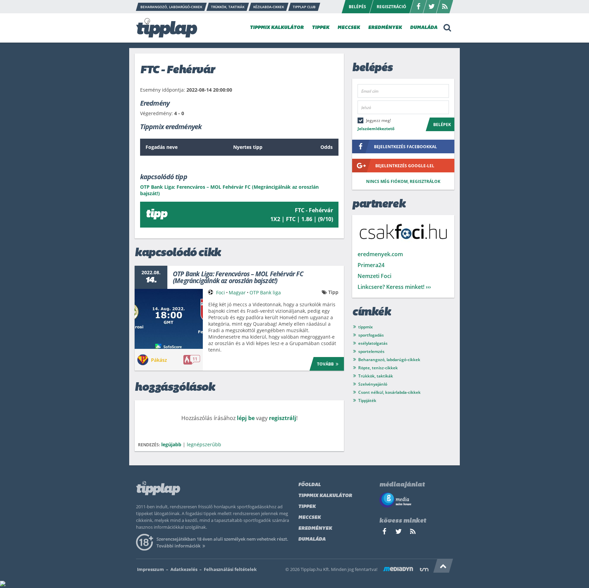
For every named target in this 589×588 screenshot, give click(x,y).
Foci (220, 292)
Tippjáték (367, 400)
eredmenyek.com (380, 254)
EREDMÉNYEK (385, 27)
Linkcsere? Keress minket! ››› (394, 287)
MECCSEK (348, 27)
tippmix (365, 327)
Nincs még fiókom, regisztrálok (403, 181)
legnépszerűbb (204, 444)
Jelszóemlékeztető (376, 128)
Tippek (307, 506)
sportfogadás (371, 335)
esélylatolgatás (373, 343)
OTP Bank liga (265, 292)
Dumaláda (312, 539)
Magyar (237, 292)
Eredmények (315, 528)
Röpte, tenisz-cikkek (378, 368)
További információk (178, 546)
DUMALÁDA (423, 27)
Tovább (325, 364)
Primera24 (371, 265)
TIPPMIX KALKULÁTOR (277, 27)
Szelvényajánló (372, 384)
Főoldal (309, 485)
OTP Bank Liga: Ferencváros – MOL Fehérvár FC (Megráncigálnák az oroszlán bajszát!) (238, 277)
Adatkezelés (183, 569)
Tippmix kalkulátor (325, 495)
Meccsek (309, 517)
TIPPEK (320, 27)
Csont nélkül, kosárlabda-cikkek (389, 392)
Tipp (333, 292)
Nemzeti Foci (374, 276)
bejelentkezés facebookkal (405, 147)
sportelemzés (371, 351)
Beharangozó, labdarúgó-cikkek (389, 359)
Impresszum (150, 569)
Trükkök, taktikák (375, 376)
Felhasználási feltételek (230, 569)
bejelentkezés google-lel (404, 166)
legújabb (171, 444)
